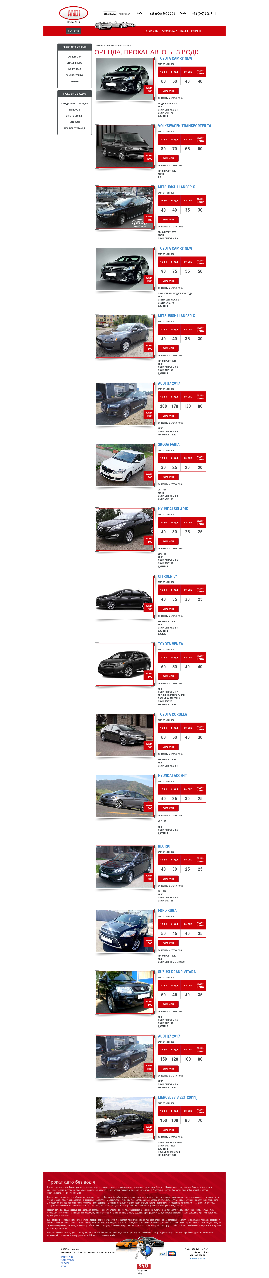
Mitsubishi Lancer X (176, 187)
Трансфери (74, 110)
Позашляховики (74, 75)
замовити (168, 91)
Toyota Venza (170, 643)
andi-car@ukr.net (198, 1258)
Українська (110, 14)
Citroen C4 (168, 576)
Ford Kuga (167, 910)
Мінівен (75, 81)
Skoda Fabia (169, 444)
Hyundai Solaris (173, 508)
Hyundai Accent (172, 775)
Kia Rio (164, 846)
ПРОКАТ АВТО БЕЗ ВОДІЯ (75, 47)
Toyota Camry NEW (175, 248)
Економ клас (75, 56)
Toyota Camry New (175, 58)
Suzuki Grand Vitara (177, 971)
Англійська (124, 14)
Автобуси (74, 122)
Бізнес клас (74, 69)
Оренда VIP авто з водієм (74, 103)
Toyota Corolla (172, 714)
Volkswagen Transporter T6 (184, 125)
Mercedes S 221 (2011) (178, 1097)
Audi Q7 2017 (169, 383)
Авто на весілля (74, 116)
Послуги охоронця (74, 128)
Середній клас (74, 63)
